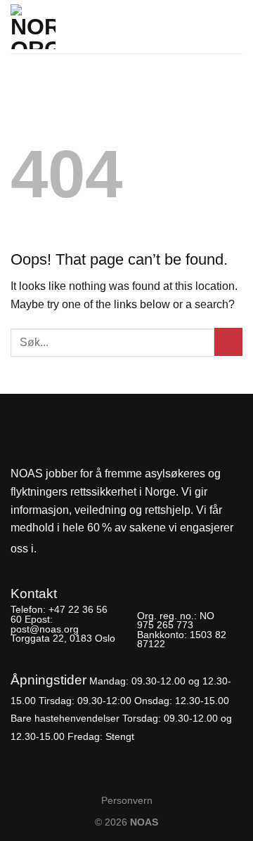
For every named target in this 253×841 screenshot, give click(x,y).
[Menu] (234, 22)
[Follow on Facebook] (51, 549)
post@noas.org (45, 629)
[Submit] (228, 342)
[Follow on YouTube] (98, 549)
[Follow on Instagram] (74, 549)
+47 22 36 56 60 (59, 614)
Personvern (127, 800)
